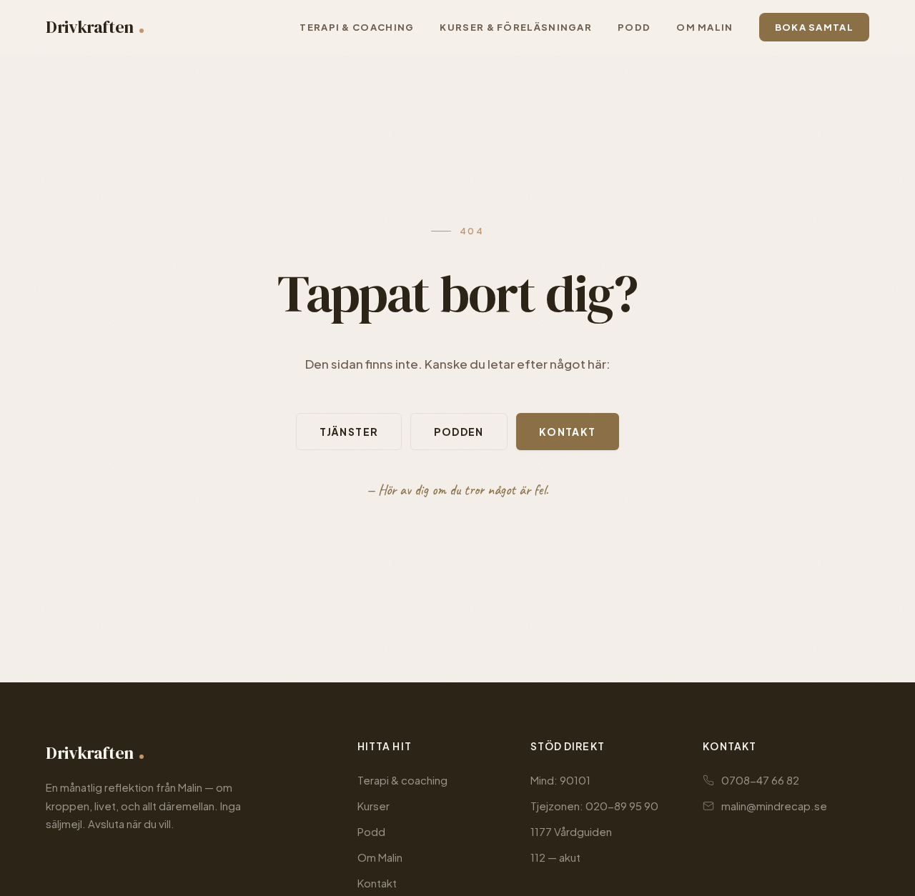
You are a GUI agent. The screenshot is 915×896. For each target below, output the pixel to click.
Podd (371, 831)
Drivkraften (90, 27)
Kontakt (567, 431)
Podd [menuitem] (634, 27)
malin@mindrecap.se (774, 805)
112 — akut (555, 857)
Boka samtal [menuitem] (814, 27)
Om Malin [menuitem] (704, 27)
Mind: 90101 (560, 780)
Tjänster (349, 431)
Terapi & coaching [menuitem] (357, 27)
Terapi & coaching (402, 780)
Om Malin (379, 857)
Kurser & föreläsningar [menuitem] (516, 27)
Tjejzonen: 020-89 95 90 (594, 805)
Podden (458, 431)
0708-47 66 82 (760, 780)
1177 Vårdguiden (571, 831)
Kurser (373, 805)
